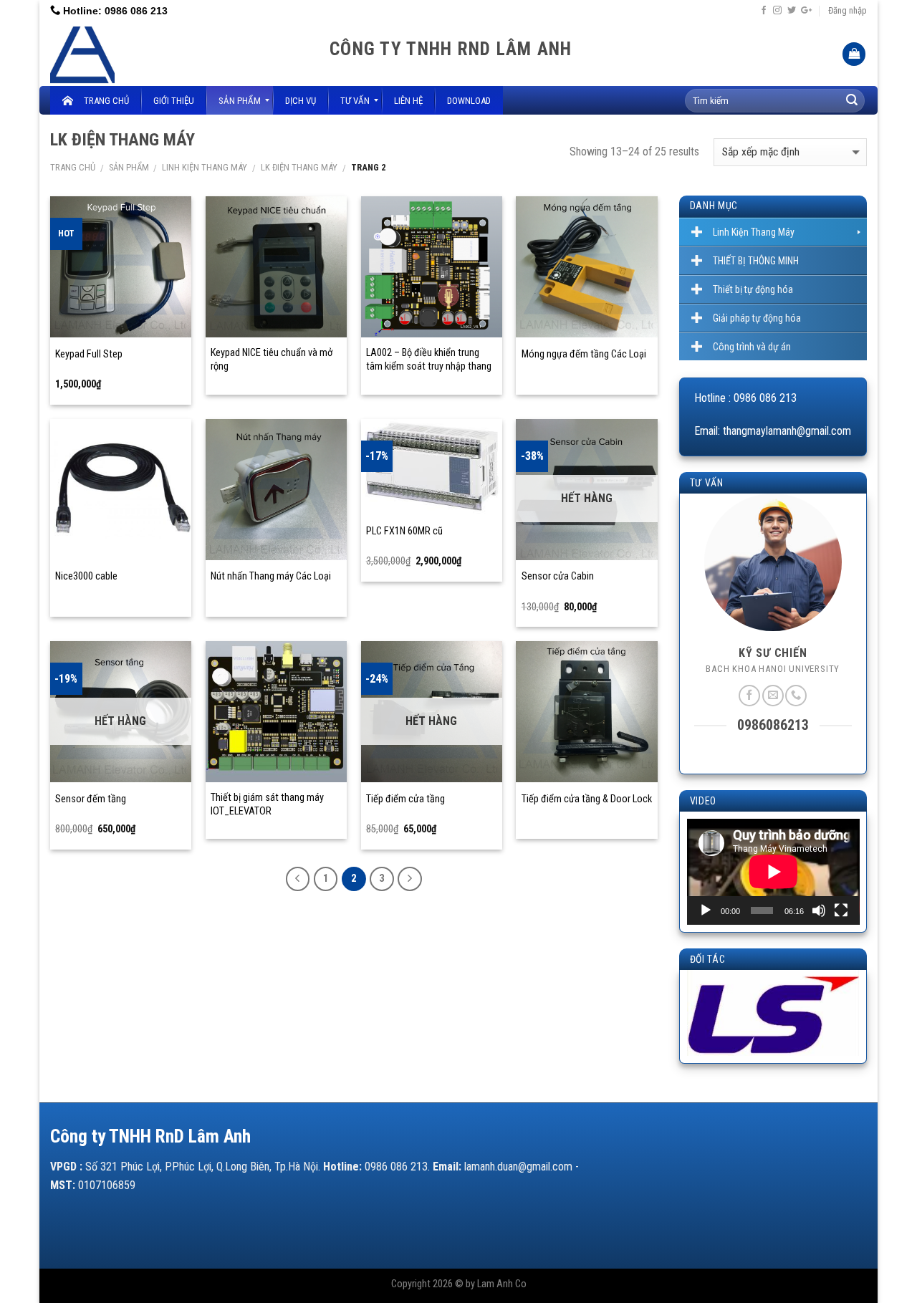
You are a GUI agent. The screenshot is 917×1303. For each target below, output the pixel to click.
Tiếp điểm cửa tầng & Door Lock (587, 799)
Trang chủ (72, 167)
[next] (837, 1018)
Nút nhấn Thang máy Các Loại (271, 576)
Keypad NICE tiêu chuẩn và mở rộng (271, 359)
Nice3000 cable (86, 576)
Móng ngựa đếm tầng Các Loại (584, 354)
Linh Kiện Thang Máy (204, 167)
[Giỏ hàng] (853, 54)
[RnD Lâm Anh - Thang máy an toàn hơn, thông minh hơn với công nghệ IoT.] (179, 53)
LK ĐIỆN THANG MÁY (299, 167)
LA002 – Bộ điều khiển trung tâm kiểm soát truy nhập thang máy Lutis (428, 366)
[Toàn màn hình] (841, 910)
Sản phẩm (129, 167)
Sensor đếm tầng (90, 799)
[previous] (708, 1018)
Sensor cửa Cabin (558, 576)
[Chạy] (705, 910)
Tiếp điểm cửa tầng (405, 799)
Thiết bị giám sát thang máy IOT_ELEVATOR (267, 804)
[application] (773, 872)
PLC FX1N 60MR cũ (404, 531)
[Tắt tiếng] (819, 910)
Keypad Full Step (89, 354)
